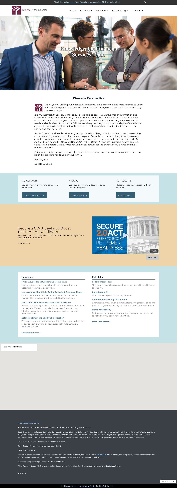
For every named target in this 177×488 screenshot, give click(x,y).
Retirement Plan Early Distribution (109, 299)
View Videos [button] (77, 195)
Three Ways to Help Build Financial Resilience (44, 282)
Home (73, 10)
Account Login (120, 10)
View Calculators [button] (33, 195)
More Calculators (101, 322)
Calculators (98, 277)
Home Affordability (101, 310)
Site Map (22, 473)
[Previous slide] (2, 56)
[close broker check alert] (145, 2)
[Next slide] (174, 56)
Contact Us (137, 10)
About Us (85, 10)
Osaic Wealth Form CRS (28, 423)
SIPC (104, 455)
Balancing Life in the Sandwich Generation (43, 318)
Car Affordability (100, 292)
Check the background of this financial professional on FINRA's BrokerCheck (87, 2)
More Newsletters (31, 332)
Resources (101, 10)
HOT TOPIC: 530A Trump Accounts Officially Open (46, 302)
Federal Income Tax (101, 282)
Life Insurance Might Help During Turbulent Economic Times (52, 292)
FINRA (99, 455)
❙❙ (90, 86)
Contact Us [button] (124, 195)
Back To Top (167, 481)
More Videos (24, 243)
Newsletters (27, 277)
